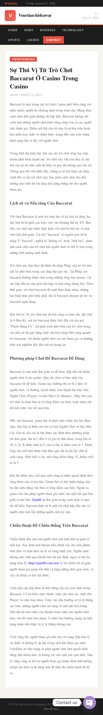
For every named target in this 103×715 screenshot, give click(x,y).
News (28, 30)
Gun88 (36, 499)
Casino (33, 40)
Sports (14, 40)
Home (12, 30)
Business (47, 30)
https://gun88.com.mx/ (44, 563)
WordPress (51, 709)
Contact (53, 40)
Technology (72, 30)
